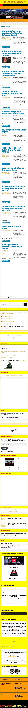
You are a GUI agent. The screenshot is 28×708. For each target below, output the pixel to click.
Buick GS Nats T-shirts (15, 518)
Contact (17, 679)
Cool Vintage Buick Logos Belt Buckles (13, 533)
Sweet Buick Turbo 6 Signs (11, 227)
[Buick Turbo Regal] (14, 11)
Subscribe (5, 448)
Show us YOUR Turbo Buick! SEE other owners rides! (12, 346)
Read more (5, 47)
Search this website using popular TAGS (14, 375)
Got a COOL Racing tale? (6, 357)
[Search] (25, 304)
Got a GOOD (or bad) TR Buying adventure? (10, 355)
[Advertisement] (14, 279)
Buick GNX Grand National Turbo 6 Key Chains (12, 247)
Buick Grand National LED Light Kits (20, 689)
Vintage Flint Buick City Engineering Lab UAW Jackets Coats (13, 73)
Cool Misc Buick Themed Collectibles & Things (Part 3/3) (13, 188)
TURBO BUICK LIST (12, 656)
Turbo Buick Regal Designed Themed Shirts (17, 524)
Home (3, 26)
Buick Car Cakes (6, 543)
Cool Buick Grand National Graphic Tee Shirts (12, 93)
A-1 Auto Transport (7, 316)
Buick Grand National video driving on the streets (13, 414)
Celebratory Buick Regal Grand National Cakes (11, 546)
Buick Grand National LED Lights (10, 321)
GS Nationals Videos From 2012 (11, 417)
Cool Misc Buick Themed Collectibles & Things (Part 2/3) (13, 208)
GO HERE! (19, 335)
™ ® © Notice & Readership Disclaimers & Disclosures (19, 696)
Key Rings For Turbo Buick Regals (14, 131)
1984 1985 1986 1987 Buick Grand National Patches (12, 150)
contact (15, 630)
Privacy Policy (5, 694)
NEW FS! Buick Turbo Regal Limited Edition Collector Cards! (12, 33)
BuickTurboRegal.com (18, 705)
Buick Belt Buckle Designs (9, 536)
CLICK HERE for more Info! (7, 313)
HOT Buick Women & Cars (6, 684)
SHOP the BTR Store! (13, 511)
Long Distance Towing (7, 318)
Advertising (4, 679)
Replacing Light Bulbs (10, 706)
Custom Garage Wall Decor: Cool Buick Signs (13, 113)
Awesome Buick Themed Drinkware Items (13, 169)
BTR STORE (18, 683)
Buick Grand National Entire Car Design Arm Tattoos (12, 53)
